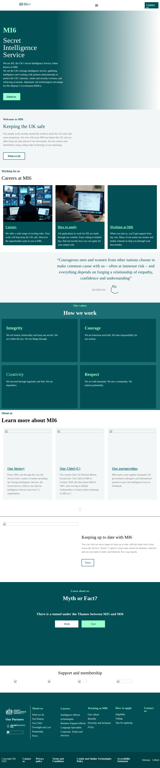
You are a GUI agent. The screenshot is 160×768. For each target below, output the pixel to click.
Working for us (11, 171)
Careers (10, 227)
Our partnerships (125, 468)
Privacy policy (40, 760)
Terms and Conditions (58, 760)
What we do (14, 156)
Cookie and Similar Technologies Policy (94, 760)
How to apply (67, 227)
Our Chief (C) (70, 468)
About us (11, 96)
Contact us (150, 6)
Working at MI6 (121, 227)
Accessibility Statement (123, 760)
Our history (16, 468)
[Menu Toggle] (96, 5)
